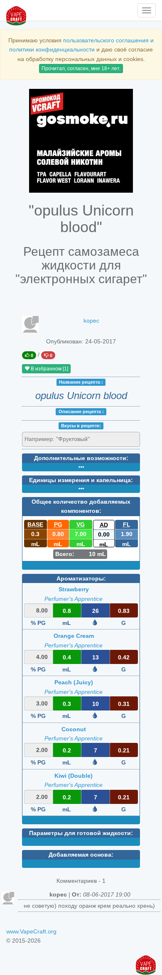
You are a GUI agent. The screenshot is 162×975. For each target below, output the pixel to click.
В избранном (48, 369)
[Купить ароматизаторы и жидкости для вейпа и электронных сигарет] (81, 141)
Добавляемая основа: (81, 854)
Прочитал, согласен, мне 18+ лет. (81, 68)
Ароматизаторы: (81, 578)
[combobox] (81, 439)
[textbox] (62, 438)
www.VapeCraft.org (31, 931)
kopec (91, 320)
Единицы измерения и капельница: (81, 480)
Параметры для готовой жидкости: (81, 833)
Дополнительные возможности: (81, 458)
